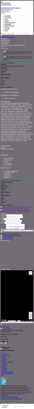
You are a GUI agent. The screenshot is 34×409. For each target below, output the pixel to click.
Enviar (3, 230)
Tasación (6, 27)
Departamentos (6, 355)
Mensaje (3, 229)
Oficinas (4, 358)
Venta (6, 19)
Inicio (6, 30)
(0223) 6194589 (6, 329)
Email (2, 223)
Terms (23, 320)
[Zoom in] (30, 314)
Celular (3, 221)
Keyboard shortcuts (12, 320)
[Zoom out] (30, 317)
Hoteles (4, 367)
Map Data (19, 320)
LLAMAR (7, 16)
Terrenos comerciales (8, 372)
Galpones (4, 370)
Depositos (4, 368)
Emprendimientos (9, 25)
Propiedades (7, 24)
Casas (3, 357)
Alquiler (6, 21)
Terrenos (4, 353)
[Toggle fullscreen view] (30, 273)
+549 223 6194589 (7, 239)
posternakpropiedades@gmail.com (10, 8)
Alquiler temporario (10, 22)
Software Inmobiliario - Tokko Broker (11, 398)
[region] (17, 295)
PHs (3, 375)
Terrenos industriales (7, 373)
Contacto (7, 29)
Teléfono (3, 217)
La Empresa (7, 17)
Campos (4, 363)
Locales (4, 360)
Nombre (3, 215)
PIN (2, 219)
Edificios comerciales (8, 362)
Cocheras (4, 365)
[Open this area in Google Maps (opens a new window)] (4, 320)
